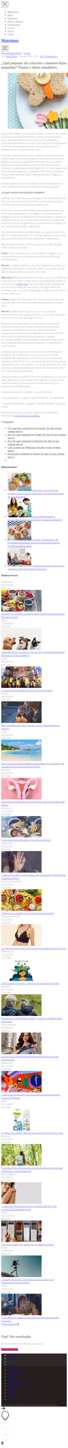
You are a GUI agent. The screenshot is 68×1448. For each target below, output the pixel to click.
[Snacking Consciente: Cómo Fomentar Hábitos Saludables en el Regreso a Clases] (21, 610)
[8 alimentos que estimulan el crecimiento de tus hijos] (21, 909)
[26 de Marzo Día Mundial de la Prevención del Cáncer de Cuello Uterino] (21, 798)
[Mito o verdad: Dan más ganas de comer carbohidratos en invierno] (21, 722)
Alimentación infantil (11, 53)
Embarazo (13, 18)
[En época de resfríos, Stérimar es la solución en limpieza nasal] (21, 1129)
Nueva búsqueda (9, 1349)
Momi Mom (11, 56)
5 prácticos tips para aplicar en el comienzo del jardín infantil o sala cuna (36, 567)
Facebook (13, 1355)
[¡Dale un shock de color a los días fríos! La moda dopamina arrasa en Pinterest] (21, 1091)
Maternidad (13, 12)
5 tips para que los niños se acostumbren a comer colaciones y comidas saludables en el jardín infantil (36, 493)
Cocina (11, 28)
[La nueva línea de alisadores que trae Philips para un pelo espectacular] (21, 1053)
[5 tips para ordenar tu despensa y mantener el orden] (21, 1241)
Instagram (13, 1358)
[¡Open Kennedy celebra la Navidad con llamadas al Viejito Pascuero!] (21, 1314)
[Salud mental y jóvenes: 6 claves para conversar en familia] (21, 980)
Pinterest (12, 1364)
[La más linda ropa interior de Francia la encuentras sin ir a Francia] (21, 945)
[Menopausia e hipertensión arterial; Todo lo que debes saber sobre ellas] (21, 1015)
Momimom (10, 40)
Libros (11, 34)
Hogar (11, 31)
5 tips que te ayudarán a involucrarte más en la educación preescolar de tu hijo (35, 518)
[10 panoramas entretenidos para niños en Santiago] (21, 687)
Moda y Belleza (15, 21)
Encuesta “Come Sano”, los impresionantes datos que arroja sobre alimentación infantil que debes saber (34, 542)
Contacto (12, 1399)
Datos (10, 15)
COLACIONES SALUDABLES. (26, 415)
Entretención (14, 24)
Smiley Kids (22, 283)
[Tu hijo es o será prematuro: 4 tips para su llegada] (21, 836)
